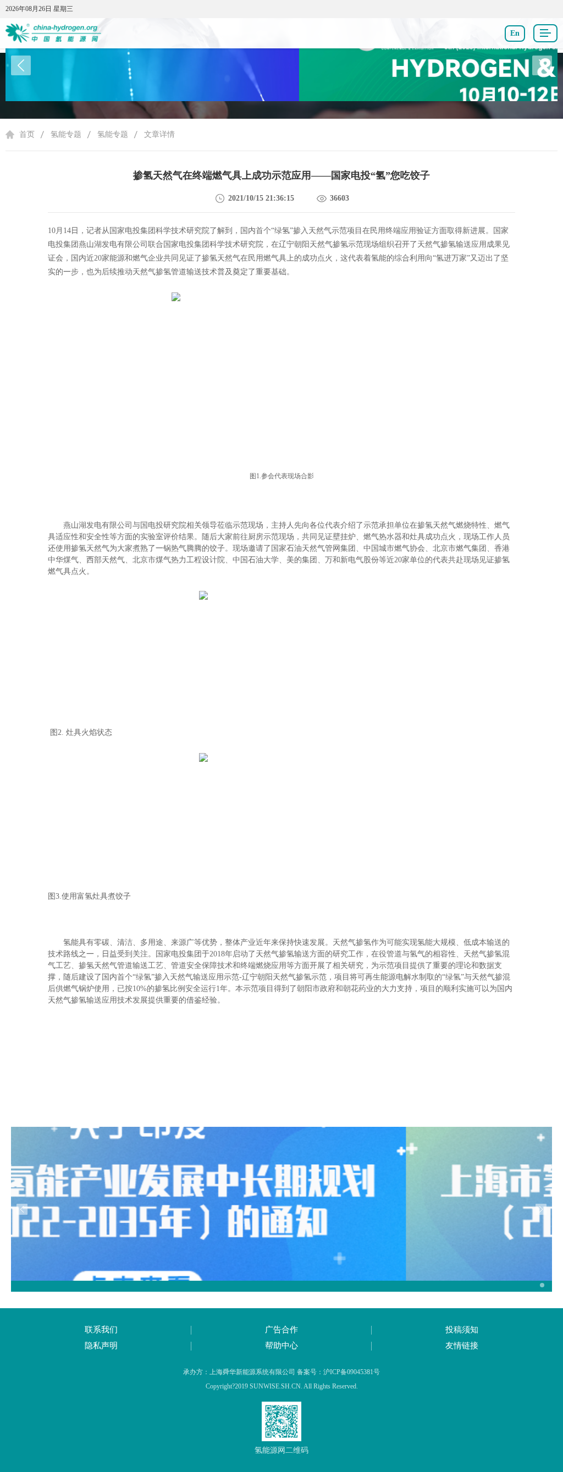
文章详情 (159, 134)
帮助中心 (281, 1345)
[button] (542, 65)
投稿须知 (461, 1329)
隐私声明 (101, 1345)
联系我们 (101, 1329)
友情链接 (461, 1345)
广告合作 (281, 1329)
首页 (27, 134)
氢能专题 (66, 134)
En (515, 33)
